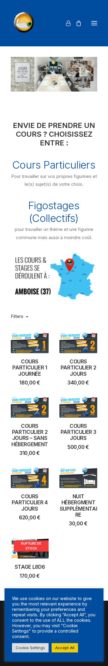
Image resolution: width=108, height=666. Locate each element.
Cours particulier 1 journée (29, 368)
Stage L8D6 (30, 567)
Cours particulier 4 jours (30, 502)
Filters (17, 316)
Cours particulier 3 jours (78, 432)
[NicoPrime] (25, 23)
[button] (94, 23)
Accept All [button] (64, 647)
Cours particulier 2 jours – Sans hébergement (29, 435)
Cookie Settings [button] (30, 647)
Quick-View (42, 339)
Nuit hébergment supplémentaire (78, 505)
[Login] (65, 23)
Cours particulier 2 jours (78, 368)
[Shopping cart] (75, 23)
